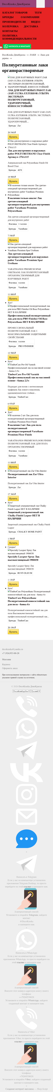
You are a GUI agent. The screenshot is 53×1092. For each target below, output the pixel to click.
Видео (35, 22)
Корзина (6, 664)
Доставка (31, 26)
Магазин (6, 659)
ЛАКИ (33, 54)
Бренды (8, 17)
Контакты (10, 31)
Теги (38, 12)
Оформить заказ (10, 668)
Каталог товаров (14, 12)
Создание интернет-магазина (20, 1088)
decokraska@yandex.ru (12, 649)
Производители (14, 22)
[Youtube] (8, 645)
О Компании (30, 17)
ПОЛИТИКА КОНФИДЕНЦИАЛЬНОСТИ (19, 37)
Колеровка (10, 26)
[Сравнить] (20, 136)
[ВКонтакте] (4, 645)
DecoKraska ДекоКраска (13, 54)
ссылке (27, 886)
